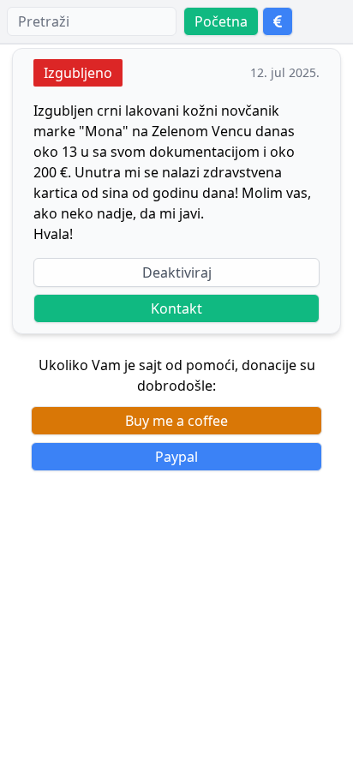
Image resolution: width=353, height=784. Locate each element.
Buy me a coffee (176, 420)
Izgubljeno (78, 72)
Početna (221, 21)
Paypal (176, 456)
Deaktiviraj (177, 272)
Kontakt (176, 308)
